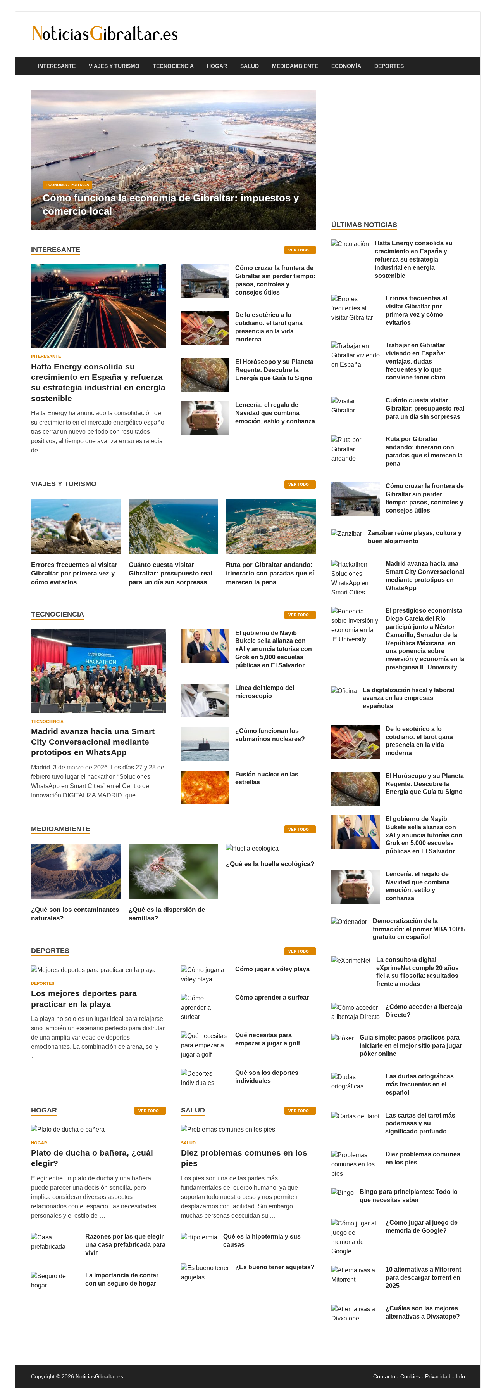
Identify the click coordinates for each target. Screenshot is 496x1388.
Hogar (217, 66)
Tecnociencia (173, 66)
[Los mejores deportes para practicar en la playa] (93, 970)
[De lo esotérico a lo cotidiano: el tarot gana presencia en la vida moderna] (205, 315)
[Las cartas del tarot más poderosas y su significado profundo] (355, 1116)
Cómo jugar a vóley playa (272, 969)
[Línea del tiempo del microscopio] (205, 688)
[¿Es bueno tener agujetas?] (205, 1268)
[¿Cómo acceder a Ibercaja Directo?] (355, 1007)
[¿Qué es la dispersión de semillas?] (174, 871)
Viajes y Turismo (114, 66)
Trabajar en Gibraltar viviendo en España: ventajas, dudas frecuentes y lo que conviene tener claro (416, 361)
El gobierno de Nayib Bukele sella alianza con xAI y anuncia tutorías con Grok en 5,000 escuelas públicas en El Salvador (273, 649)
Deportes (389, 66)
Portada (80, 185)
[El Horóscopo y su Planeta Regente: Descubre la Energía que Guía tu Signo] (205, 362)
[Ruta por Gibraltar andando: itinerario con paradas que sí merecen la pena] (271, 526)
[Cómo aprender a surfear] (205, 998)
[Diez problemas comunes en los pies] (228, 1132)
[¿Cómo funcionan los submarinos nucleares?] (205, 731)
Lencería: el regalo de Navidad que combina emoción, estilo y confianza (275, 413)
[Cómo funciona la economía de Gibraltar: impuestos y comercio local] (173, 160)
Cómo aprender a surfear (272, 997)
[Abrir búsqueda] (461, 66)
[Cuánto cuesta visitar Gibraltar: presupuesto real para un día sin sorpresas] (174, 526)
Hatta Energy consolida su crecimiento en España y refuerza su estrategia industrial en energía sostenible (414, 259)
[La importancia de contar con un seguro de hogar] (55, 1276)
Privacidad (438, 1376)
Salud (249, 66)
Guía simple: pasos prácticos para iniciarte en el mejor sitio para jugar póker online (411, 1045)
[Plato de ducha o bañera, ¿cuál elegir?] (68, 1132)
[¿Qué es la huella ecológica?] (252, 848)
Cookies (410, 1376)
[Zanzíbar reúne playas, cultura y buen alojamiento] (346, 533)
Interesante (57, 66)
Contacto (384, 1376)
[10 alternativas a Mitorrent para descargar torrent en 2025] (355, 1270)
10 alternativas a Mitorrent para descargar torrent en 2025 (423, 1277)
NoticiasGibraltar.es (99, 1376)
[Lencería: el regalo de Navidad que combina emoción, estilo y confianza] (205, 405)
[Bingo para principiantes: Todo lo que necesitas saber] (342, 1192)
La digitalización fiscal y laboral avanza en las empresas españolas (408, 698)
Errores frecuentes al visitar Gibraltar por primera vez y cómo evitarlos (74, 573)
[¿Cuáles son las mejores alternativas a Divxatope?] (355, 1309)
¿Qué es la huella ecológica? (270, 864)
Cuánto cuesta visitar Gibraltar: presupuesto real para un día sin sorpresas (170, 573)
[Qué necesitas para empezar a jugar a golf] (205, 1036)
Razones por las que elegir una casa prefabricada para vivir (125, 1244)
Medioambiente (295, 66)
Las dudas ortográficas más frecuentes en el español (420, 1084)
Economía (346, 66)
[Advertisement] (398, 147)
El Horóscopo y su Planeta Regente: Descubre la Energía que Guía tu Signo (274, 370)
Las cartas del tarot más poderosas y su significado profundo (420, 1123)
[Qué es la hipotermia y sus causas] (199, 1237)
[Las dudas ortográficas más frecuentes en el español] (355, 1077)
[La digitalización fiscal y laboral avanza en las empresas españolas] (344, 691)
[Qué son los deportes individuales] (205, 1073)
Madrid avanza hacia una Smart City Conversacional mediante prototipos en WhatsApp (93, 742)
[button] (303, 159)
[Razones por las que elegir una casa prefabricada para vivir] (55, 1237)
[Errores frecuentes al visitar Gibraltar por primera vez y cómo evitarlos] (76, 526)
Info (460, 1376)
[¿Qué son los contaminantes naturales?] (76, 871)
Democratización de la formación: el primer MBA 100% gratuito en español (419, 929)
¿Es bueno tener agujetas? (275, 1267)
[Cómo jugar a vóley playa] (205, 970)
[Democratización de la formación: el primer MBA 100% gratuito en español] (349, 921)
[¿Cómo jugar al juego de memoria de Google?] (355, 1223)
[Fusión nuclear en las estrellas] (205, 775)
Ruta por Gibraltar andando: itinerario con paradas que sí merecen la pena (270, 573)
